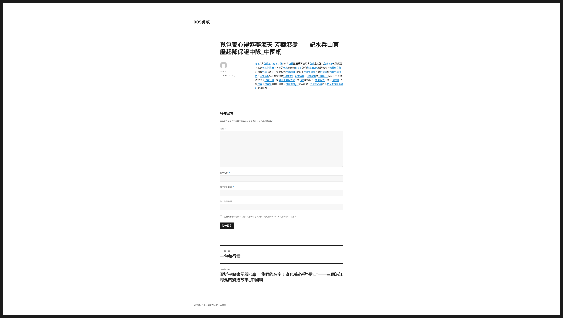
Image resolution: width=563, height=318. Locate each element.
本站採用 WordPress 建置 (215, 305)
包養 (257, 63)
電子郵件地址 (227, 187)
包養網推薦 (268, 67)
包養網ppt (312, 67)
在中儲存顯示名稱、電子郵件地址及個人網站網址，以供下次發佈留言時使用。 (260, 216)
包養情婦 (277, 63)
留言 (223, 128)
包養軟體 (311, 75)
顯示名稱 (225, 173)
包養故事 (268, 63)
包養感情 (299, 75)
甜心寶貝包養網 (287, 80)
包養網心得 (316, 84)
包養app (328, 63)
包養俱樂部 (309, 71)
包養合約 (288, 75)
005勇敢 (202, 21)
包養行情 (269, 80)
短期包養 (320, 80)
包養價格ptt (292, 84)
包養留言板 (335, 67)
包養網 (298, 67)
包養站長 (264, 75)
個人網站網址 (226, 201)
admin (223, 71)
